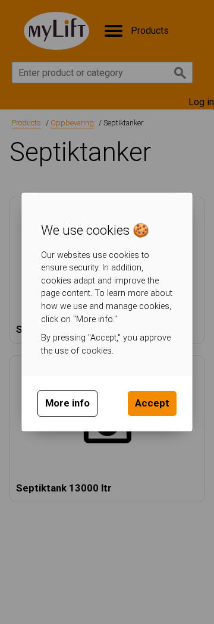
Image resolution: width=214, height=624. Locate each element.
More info (67, 403)
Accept (152, 403)
